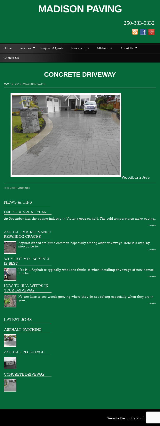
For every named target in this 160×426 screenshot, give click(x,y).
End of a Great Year (25, 212)
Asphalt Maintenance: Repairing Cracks (27, 234)
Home (8, 48)
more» (152, 225)
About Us (125, 48)
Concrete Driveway (24, 374)
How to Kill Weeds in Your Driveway (26, 287)
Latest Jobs (24, 187)
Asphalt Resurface (24, 352)
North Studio (145, 418)
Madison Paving (80, 8)
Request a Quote (51, 48)
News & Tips (80, 48)
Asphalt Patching (23, 329)
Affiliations (105, 48)
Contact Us (11, 58)
